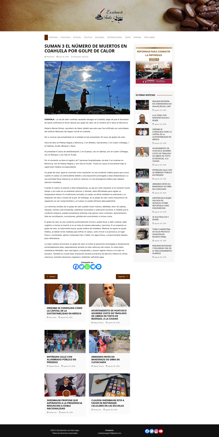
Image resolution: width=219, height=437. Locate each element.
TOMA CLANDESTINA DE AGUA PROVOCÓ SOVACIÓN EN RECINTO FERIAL (161, 233)
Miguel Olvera (99, 323)
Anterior (52, 277)
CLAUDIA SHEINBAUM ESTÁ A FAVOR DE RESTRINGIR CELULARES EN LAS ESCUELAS (107, 403)
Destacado (77, 57)
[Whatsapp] (87, 267)
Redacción (50, 57)
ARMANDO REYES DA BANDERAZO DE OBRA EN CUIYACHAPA (105, 359)
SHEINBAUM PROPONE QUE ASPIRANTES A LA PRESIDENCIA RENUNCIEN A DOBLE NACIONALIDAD (64, 404)
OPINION (137, 37)
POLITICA (88, 37)
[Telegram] (93, 267)
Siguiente (121, 277)
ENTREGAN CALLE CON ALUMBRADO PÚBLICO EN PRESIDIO (61, 359)
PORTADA (53, 37)
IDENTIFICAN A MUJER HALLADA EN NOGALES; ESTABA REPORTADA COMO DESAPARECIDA (161, 203)
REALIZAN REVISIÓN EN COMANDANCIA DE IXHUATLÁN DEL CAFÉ (162, 104)
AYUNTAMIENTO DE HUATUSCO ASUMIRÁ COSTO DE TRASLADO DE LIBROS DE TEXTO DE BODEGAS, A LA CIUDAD (109, 314)
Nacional (85, 57)
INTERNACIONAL (114, 37)
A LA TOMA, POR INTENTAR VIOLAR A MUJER (160, 118)
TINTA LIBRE (149, 37)
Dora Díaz (52, 317)
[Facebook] (76, 267)
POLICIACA (65, 37)
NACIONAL (99, 37)
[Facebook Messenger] (99, 267)
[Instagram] (156, 431)
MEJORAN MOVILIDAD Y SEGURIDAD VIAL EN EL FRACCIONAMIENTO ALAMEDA (162, 249)
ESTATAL (77, 37)
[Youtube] (161, 431)
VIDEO (128, 37)
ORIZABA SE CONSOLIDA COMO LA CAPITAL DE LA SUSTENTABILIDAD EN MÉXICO (64, 310)
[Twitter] (81, 267)
